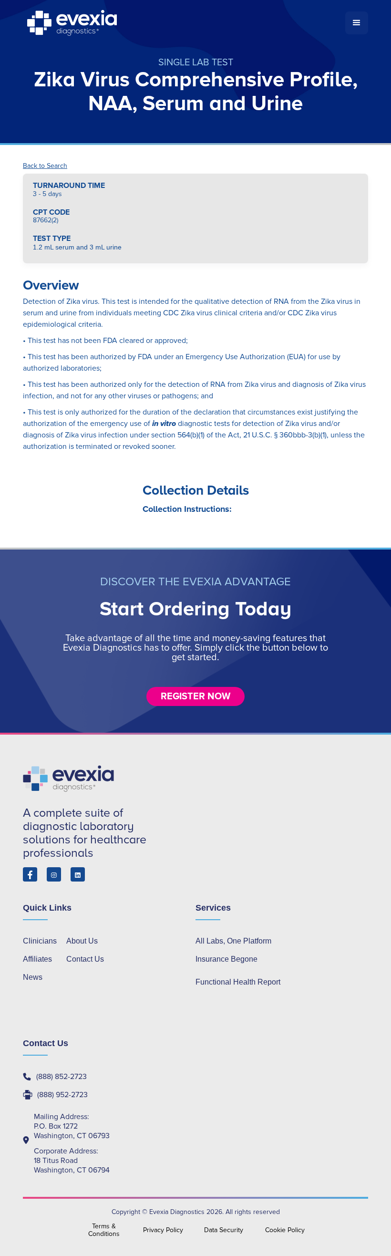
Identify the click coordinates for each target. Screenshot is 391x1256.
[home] (184, 23)
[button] (356, 22)
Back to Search (45, 166)
